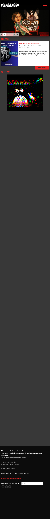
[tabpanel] (25, 18)
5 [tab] (14, 35)
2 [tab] (4, 35)
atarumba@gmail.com (21, 473)
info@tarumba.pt (6, 473)
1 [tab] (1, 35)
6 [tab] (17, 35)
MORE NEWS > (42, 68)
